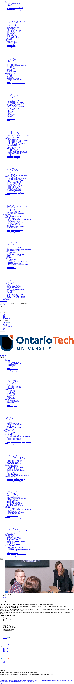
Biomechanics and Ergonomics (12, 58)
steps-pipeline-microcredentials (12, 290)
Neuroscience (9, 116)
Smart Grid (9, 52)
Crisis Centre (5, 325)
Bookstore (4, 323)
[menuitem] (38, 62)
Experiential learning (8, 56)
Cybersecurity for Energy (11, 262)
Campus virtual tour (6, 651)
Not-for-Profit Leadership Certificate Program (15, 237)
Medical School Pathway (11, 66)
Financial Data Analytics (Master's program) (14, 169)
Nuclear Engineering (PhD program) (13, 187)
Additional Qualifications (11, 252)
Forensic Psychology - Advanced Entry (13, 156)
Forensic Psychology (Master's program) (14, 209)
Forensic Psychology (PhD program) (13, 210)
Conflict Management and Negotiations (13, 223)
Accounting (9, 361)
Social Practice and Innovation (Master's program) (15, 213)
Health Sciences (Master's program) (13, 195)
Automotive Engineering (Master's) (13, 177)
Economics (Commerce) (11, 17)
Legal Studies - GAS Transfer (12, 159)
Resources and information (7, 318)
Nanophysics (9, 118)
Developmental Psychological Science (13, 97)
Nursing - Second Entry (11, 68)
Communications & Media (9, 245)
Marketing (8, 20)
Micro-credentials (6, 299)
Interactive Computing (11, 9)
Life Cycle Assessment (11, 266)
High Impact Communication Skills (13, 229)
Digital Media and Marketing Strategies (13, 250)
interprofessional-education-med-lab (13, 287)
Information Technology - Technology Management (16, 7)
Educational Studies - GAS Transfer (13, 134)
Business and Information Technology (11, 165)
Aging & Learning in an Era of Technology (14, 25)
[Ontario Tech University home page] (37, 354)
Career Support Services (11, 260)
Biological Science (10, 111)
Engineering (7, 40)
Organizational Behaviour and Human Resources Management (17, 21)
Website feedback (6, 636)
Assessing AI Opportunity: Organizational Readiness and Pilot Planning (19, 219)
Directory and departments (7, 326)
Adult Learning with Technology (12, 24)
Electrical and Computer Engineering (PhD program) (16, 179)
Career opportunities (6, 308)
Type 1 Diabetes (10, 291)
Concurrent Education (10, 26)
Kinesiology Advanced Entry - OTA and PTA (15, 142)
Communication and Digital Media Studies (14, 79)
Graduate (4, 164)
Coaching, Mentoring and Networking (13, 221)
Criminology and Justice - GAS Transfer (14, 155)
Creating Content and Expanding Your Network (15, 247)
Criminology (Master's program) (12, 208)
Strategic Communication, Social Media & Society (15, 84)
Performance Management (11, 239)
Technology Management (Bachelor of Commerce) (15, 22)
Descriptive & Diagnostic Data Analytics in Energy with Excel (17, 264)
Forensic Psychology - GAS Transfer (13, 157)
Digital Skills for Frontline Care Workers (14, 286)
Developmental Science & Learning (13, 27)
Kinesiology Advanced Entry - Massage (14, 141)
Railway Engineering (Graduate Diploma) (14, 189)
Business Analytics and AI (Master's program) (15, 167)
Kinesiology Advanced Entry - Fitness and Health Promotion (17, 140)
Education (6, 23)
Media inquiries (5, 643)
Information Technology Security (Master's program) (16, 170)
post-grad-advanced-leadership (12, 240)
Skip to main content (3, 301)
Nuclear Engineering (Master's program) (14, 186)
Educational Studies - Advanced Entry (13, 133)
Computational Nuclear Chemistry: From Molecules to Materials (18, 261)
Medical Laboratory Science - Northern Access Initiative (16, 65)
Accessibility (5, 322)
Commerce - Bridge (10, 126)
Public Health (9, 70)
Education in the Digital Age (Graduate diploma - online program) (18, 175)
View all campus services (7, 329)
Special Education (10, 38)
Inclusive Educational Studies (12, 35)
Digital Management (10, 248)
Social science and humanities (10, 148)
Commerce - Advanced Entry (12, 125)
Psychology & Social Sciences (10, 73)
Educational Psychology (11, 32)
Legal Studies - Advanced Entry (12, 158)
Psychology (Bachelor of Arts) (12, 77)
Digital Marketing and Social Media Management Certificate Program (19, 249)
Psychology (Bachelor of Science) (13, 78)
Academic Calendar (6, 314)
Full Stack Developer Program (12, 227)
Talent (6, 298)
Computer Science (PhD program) (13, 200)
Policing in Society (10, 88)
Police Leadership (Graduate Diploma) (13, 212)
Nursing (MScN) (10, 488)
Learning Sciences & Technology (12, 36)
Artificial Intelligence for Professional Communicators (16, 103)
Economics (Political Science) (12, 105)
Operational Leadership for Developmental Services (16, 276)
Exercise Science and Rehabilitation (13, 59)
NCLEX (8, 288)
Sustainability (9, 122)
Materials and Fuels (10, 267)
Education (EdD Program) (11, 173)
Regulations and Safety (11, 279)
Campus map (5, 649)
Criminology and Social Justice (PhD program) (15, 211)
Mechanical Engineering (11, 45)
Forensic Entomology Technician (12, 295)
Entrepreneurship (10, 18)
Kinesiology (9, 63)
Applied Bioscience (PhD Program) (13, 202)
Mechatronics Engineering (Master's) (13, 184)
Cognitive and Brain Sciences (12, 96)
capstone (8, 246)
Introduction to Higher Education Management (15, 255)
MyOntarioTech (5, 317)
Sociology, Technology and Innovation (13, 98)
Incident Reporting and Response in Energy (14, 265)
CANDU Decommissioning (12, 259)
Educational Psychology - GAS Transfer (14, 132)
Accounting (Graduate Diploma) (12, 166)
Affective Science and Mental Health (13, 95)
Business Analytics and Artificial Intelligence (14, 15)
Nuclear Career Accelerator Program (13, 270)
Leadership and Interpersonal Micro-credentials (15, 230)
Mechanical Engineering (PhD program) (14, 183)
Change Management (10, 220)
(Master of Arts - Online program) (12, 172)
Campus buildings (6, 648)
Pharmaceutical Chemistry (11, 119)
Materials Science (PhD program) (12, 201)
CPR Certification (10, 284)
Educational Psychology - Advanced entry (14, 131)
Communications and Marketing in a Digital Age (15, 222)
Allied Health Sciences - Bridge (12, 139)
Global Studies (9, 85)
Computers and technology (9, 127)
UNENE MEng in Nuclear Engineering (14, 192)
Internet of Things (10, 51)
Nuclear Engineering (10, 48)
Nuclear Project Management (12, 273)
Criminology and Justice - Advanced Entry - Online (16, 154)
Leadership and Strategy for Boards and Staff (14, 232)
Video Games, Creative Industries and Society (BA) (16, 106)
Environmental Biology (11, 114)
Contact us (4, 634)
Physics (8, 120)
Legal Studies (9, 74)
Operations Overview (10, 277)
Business (6, 431)
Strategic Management (11, 243)
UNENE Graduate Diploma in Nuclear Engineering (16, 191)
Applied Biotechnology (11, 109)
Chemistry (8, 113)
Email (4, 316)
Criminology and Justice (11, 80)
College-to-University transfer (8, 430)
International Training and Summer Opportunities (15, 254)
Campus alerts (5, 324)
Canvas (4, 315)
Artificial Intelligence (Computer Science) (14, 3)
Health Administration (10, 60)
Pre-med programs (10, 69)
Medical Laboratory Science (12, 64)
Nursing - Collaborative (11, 67)
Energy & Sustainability (9, 39)
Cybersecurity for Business (11, 16)
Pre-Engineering (10, 53)
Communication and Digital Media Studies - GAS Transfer (17, 152)
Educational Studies (10, 33)
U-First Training (9, 292)
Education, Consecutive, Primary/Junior (14, 31)
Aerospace (9, 55)
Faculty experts (5, 642)
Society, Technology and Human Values (14, 100)
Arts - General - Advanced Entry (12, 149)
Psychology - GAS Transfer (11, 162)
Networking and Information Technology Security (15, 10)
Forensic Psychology (10, 81)
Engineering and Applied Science (10, 176)
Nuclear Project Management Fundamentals (14, 274)
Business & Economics (9, 217)
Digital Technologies (10, 28)
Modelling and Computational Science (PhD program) (16, 203)
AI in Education (9, 253)
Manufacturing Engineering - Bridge (13, 137)
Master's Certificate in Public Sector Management (15, 236)
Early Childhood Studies (11, 29)
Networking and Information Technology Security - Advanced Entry (18, 129)
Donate (4, 309)
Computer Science (10, 4)
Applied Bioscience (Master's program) (13, 199)
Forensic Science (10, 115)
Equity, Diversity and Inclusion (12, 34)
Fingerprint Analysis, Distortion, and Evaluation (15, 294)
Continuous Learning (6, 214)
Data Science (9, 5)
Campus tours (5, 650)
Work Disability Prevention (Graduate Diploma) (15, 489)
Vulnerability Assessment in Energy (13, 281)
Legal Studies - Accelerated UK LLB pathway (15, 102)
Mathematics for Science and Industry (13, 108)
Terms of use (5, 635)
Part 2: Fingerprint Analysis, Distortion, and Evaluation (16, 296)
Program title (9, 256)
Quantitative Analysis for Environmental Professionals (16, 297)
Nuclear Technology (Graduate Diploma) (14, 188)
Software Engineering (10, 47)
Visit (3, 310)
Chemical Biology (10, 112)
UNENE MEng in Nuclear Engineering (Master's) (15, 193)
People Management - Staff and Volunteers (14, 238)
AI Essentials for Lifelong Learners (13, 218)
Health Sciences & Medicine (10, 57)
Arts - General (9, 75)
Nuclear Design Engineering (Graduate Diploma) (15, 185)
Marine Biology (9, 121)
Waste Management (10, 282)
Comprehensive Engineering (12, 42)
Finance (8, 19)
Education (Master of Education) (12, 174)
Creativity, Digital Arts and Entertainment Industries (16, 83)
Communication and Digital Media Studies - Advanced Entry (17, 151)
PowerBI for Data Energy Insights (13, 278)
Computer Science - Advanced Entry (13, 128)
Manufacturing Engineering (11, 44)
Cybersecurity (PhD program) (12, 168)
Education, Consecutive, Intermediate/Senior (14, 30)
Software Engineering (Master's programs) (14, 190)
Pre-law (8, 82)
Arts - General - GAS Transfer (12, 150)
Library (4, 328)
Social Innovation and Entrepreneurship (13, 104)
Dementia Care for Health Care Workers (14, 285)
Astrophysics (9, 110)
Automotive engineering (11, 41)
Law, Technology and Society (12, 94)
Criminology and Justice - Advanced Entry (14, 153)
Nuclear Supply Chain (11, 275)
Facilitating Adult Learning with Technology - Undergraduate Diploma (19, 135)
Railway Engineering (10, 54)
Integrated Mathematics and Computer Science (15, 8)
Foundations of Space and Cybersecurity (14, 216)
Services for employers (6, 644)
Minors (6, 72)
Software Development (11, 11)
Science (6, 107)
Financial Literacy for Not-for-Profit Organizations (15, 226)
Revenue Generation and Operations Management (15, 241)
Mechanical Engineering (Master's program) (14, 182)
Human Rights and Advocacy (12, 93)
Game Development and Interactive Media (14, 6)
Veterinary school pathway (11, 71)
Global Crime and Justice (11, 101)
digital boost (9, 225)
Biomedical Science (10, 117)
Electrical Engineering (11, 43)
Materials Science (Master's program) (13, 205)
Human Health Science (11, 62)
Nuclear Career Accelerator (11, 269)
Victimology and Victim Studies (12, 89)
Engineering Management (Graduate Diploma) (15, 180)
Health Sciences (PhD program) (12, 196)
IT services (4, 327)
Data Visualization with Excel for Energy (14, 263)
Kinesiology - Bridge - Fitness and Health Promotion (16, 143)
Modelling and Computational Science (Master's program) (17, 206)
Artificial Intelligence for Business (13, 14)
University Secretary (6, 655)
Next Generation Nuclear (11, 268)
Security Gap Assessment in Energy (13, 280)
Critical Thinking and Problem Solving (13, 224)
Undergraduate (5, 1)
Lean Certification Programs (12, 233)
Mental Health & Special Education (13, 37)
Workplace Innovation (11, 244)
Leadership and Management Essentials (13, 231)
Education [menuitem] (4, 599)
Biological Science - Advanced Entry (13, 147)
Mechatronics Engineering (11, 46)
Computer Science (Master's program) (13, 204)
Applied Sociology (10, 99)
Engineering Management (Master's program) (14, 181)
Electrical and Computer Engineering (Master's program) (16, 178)
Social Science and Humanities (10, 207)
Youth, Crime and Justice (11, 90)
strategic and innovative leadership (13, 242)
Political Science (10, 76)
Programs (2, 356)
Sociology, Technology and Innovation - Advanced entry (16, 163)
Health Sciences (9, 61)
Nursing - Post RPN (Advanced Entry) (13, 145)
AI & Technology (8, 2)
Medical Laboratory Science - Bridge (13, 144)
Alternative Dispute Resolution (12, 92)
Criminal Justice (9, 91)
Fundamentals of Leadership (12, 228)
